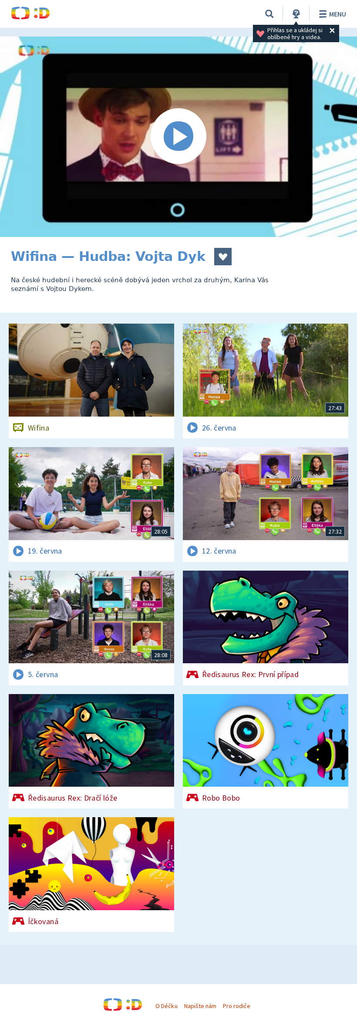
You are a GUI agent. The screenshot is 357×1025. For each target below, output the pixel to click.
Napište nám (200, 1006)
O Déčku (166, 1006)
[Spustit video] (178, 137)
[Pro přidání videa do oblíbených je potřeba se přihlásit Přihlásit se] (223, 256)
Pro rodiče (236, 1006)
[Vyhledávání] (269, 14)
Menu (337, 14)
